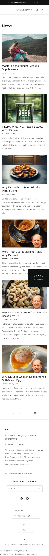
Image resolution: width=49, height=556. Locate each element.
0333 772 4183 (18, 444)
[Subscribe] (39, 489)
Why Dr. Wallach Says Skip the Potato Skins (21, 189)
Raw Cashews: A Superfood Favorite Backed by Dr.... (24, 314)
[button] (5, 10)
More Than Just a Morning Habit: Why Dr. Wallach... (22, 253)
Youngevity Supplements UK (20, 544)
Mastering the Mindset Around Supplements (20, 67)
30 (35, 413)
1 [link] (6, 413)
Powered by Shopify (37, 544)
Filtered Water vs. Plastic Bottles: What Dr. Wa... (22, 128)
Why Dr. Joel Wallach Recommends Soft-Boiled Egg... (24, 378)
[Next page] (42, 413)
